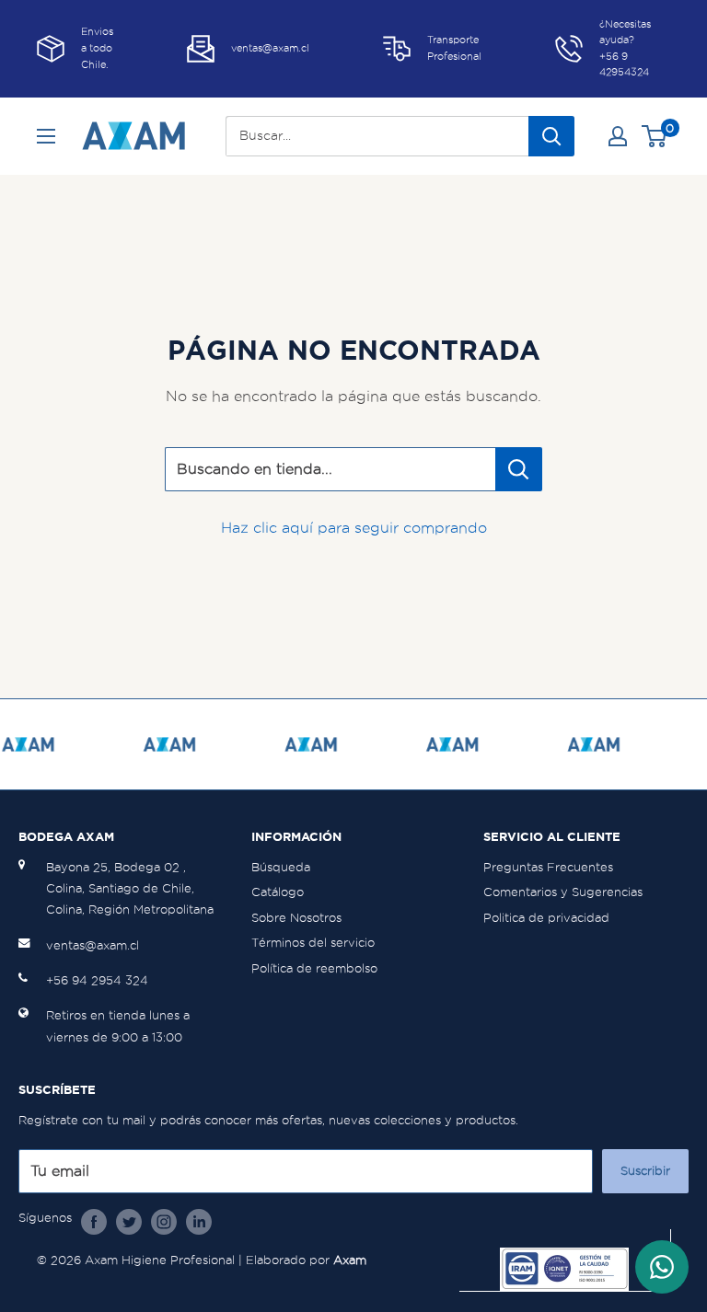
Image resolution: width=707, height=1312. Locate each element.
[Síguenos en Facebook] (94, 1221)
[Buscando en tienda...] (518, 469)
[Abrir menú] (46, 136)
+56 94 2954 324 (97, 980)
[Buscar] (551, 136)
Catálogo (277, 892)
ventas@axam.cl (92, 945)
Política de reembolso (314, 968)
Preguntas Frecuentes (548, 867)
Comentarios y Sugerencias (563, 892)
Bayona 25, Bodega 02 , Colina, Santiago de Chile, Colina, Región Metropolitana (130, 888)
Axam (349, 1260)
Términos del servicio (313, 943)
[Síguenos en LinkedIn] (199, 1221)
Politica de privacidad (546, 918)
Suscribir (645, 1171)
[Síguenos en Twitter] (129, 1221)
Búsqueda (280, 867)
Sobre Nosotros (296, 918)
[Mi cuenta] (617, 136)
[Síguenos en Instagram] (164, 1221)
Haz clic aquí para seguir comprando (354, 527)
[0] (654, 136)
